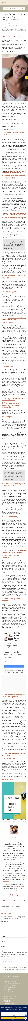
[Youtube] (10, 895)
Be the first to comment (11, 906)
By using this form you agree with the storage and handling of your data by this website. (14, 954)
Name (3, 936)
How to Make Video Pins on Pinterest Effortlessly (14, 399)
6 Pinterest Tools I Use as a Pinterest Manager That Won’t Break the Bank (14, 967)
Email (3, 941)
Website (3, 946)
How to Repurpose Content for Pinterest (14, 754)
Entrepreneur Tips (6, 25)
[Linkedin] (15, 895)
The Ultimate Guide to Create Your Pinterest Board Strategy (14, 213)
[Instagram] (17, 895)
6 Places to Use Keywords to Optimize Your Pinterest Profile (14, 171)
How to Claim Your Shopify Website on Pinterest (14, 970)
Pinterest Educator (19, 886)
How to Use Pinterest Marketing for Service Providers (14, 551)
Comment (5, 921)
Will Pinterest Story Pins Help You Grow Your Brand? (14, 318)
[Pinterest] (13, 895)
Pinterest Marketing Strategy (12, 26)
